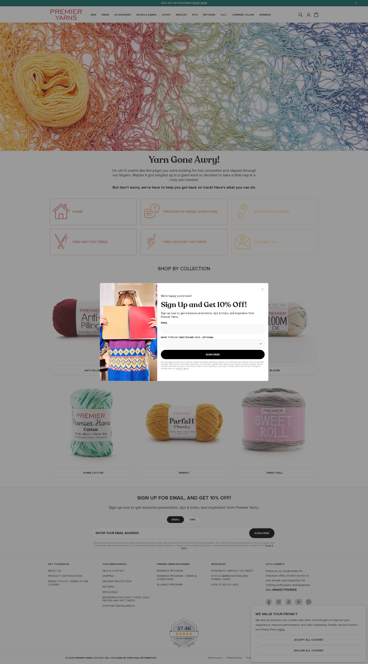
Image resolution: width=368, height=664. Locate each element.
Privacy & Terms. (182, 368)
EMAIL (164, 323)
